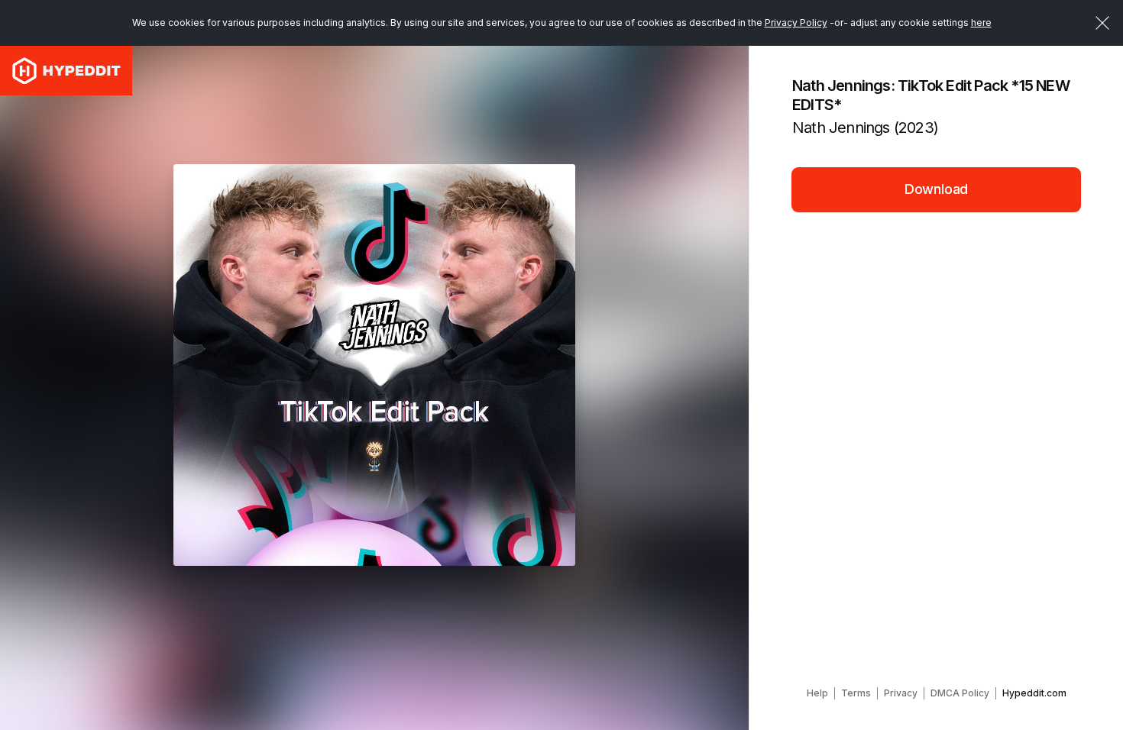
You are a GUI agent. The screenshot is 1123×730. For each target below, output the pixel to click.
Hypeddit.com (1034, 693)
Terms (856, 693)
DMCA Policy (959, 693)
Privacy (900, 693)
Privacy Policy (796, 22)
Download (937, 189)
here (981, 22)
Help (817, 693)
